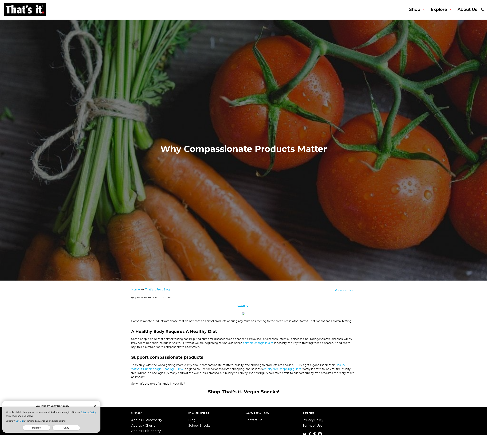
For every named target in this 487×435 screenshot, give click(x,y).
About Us (467, 9)
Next (352, 290)
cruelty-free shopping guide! (282, 369)
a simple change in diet (258, 343)
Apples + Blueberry (146, 431)
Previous (340, 290)
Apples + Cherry (143, 425)
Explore (439, 9)
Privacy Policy (312, 420)
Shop (414, 9)
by (132, 297)
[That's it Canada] (25, 10)
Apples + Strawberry (146, 420)
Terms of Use (312, 425)
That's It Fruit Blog (157, 289)
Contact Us (253, 420)
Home (135, 289)
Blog (192, 420)
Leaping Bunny (173, 369)
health (242, 306)
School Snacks (199, 425)
